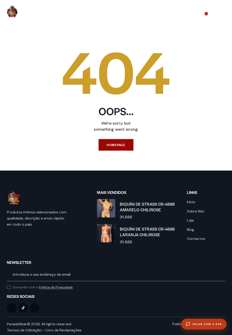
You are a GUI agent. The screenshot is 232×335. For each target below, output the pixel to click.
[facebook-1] (12, 308)
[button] (223, 11)
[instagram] (35, 308)
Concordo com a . (42, 287)
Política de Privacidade (56, 287)
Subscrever (221, 274)
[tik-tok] (23, 308)
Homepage (116, 145)
